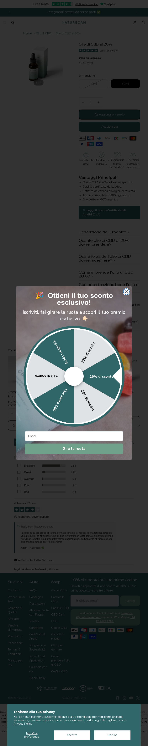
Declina (112, 735)
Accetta (72, 735)
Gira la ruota (74, 448)
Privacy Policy (22, 723)
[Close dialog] (126, 292)
